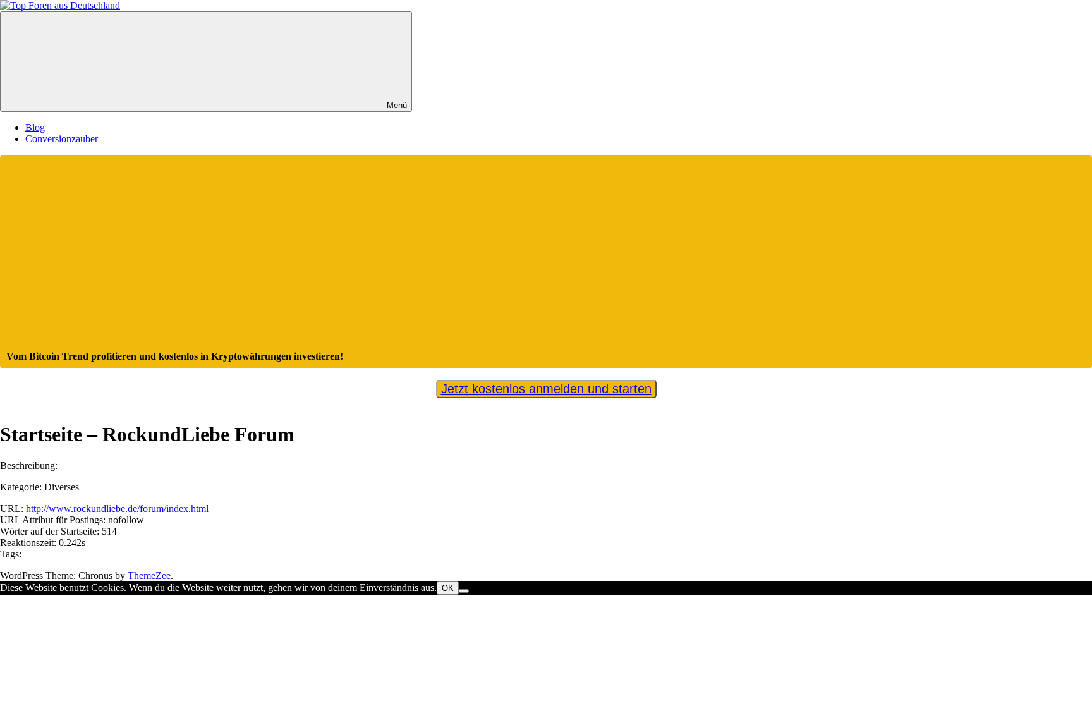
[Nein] (464, 591)
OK (448, 588)
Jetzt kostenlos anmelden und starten (546, 389)
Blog (35, 127)
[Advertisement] (546, 255)
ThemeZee (149, 575)
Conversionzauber (61, 138)
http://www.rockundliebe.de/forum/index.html (117, 508)
